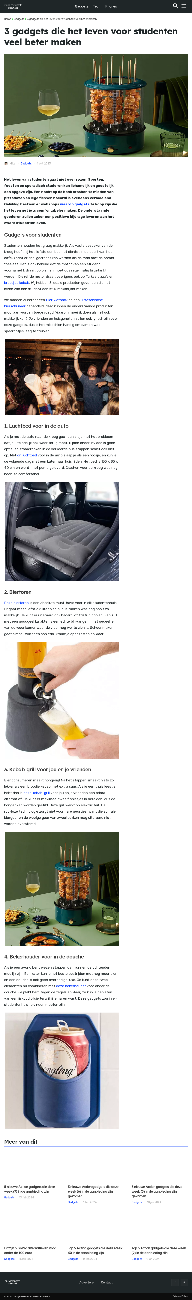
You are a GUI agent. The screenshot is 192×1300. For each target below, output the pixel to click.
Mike (12, 163)
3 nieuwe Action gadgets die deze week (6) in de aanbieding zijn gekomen (93, 1191)
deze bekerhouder (71, 986)
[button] (175, 6)
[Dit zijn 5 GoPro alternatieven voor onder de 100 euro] (32, 1227)
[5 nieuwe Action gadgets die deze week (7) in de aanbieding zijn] (32, 1166)
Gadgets (19, 19)
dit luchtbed (27, 455)
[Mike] (6, 163)
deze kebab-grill (36, 793)
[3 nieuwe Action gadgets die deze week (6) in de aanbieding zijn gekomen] (96, 1166)
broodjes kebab (16, 283)
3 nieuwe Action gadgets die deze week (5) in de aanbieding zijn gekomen (157, 1191)
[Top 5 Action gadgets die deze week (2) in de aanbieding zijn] (160, 1227)
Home (7, 19)
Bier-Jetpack (57, 300)
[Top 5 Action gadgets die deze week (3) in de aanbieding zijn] (96, 1227)
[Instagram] (184, 1282)
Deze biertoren (16, 603)
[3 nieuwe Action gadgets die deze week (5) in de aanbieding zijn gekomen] (160, 1166)
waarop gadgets (75, 204)
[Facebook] (175, 1282)
